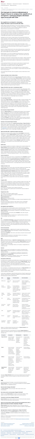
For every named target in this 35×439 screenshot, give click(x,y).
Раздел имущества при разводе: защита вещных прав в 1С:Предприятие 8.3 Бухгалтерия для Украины (8, 424)
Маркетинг (2, 435)
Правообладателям (29, 431)
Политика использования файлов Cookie (7, 431)
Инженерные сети (26, 3)
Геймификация (9, 3)
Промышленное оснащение (17, 3)
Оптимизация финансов (5, 5)
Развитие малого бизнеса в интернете (22, 418)
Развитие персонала (13, 5)
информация (4, 127)
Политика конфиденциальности (20, 431)
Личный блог (6, 7)
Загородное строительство (29, 434)
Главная (2, 7)
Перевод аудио (3, 3)
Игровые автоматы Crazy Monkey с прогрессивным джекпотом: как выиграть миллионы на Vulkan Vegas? (27, 424)
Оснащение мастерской (20, 434)
